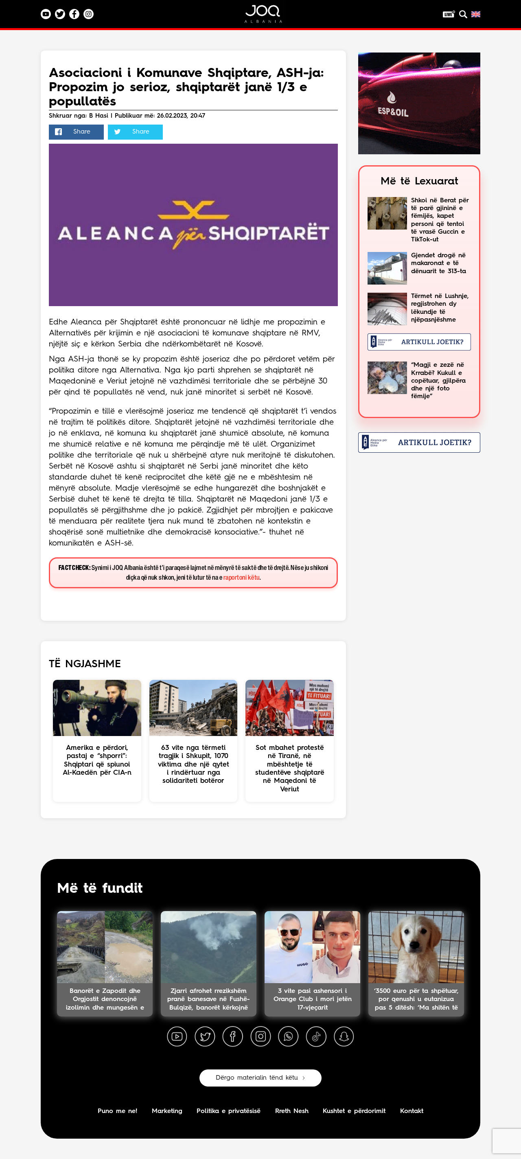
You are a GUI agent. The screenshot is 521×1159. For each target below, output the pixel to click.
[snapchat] (344, 1037)
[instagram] (260, 1037)
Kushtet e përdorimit (354, 1111)
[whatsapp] (288, 1037)
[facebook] (233, 1037)
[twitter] (205, 1037)
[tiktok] (316, 1037)
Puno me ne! (117, 1111)
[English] (475, 14)
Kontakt (411, 1111)
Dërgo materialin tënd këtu (257, 1078)
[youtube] (177, 1037)
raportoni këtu (241, 578)
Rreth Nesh (292, 1111)
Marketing (167, 1111)
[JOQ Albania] (268, 17)
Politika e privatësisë (228, 1111)
